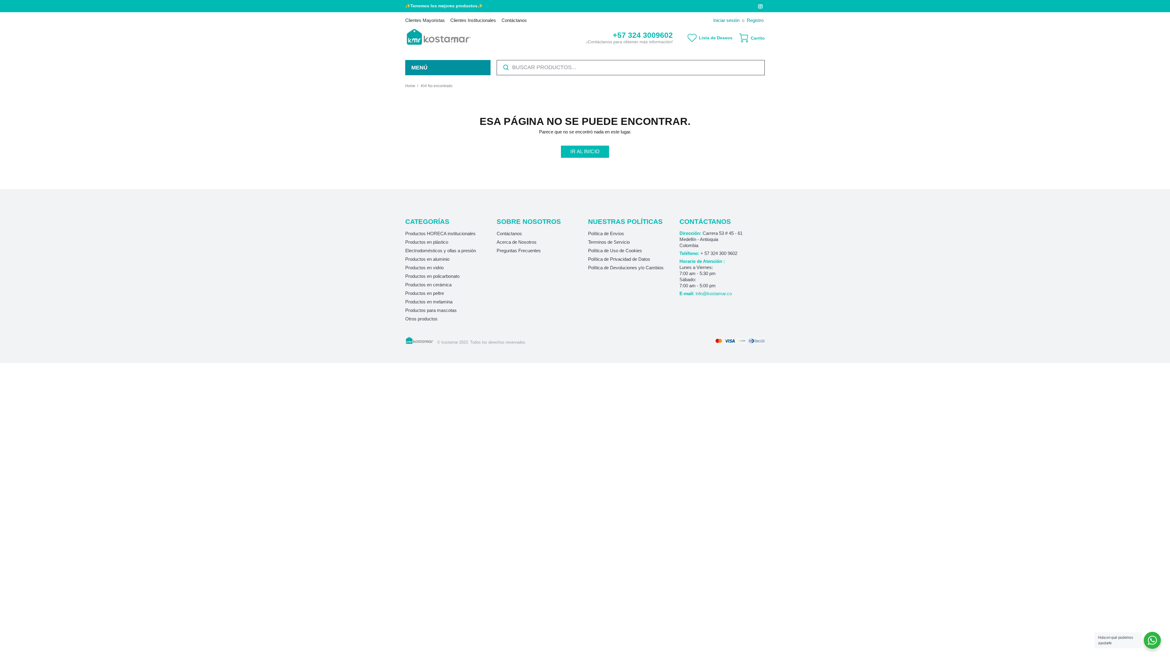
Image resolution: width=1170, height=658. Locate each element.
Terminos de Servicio (609, 242)
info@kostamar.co (714, 293)
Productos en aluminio (427, 259)
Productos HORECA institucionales (440, 233)
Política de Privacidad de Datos (619, 259)
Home (410, 86)
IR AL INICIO (585, 151)
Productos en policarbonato (432, 276)
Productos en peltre (424, 293)
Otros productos (421, 318)
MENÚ (419, 68)
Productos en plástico (426, 242)
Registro (755, 20)
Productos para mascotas (431, 310)
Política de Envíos (606, 233)
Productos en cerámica (428, 284)
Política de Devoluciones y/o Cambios (626, 267)
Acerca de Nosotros (517, 242)
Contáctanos (509, 233)
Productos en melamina (428, 301)
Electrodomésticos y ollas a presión (440, 250)
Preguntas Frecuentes (519, 250)
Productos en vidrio (424, 267)
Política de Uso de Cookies (615, 250)
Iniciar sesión (726, 20)
